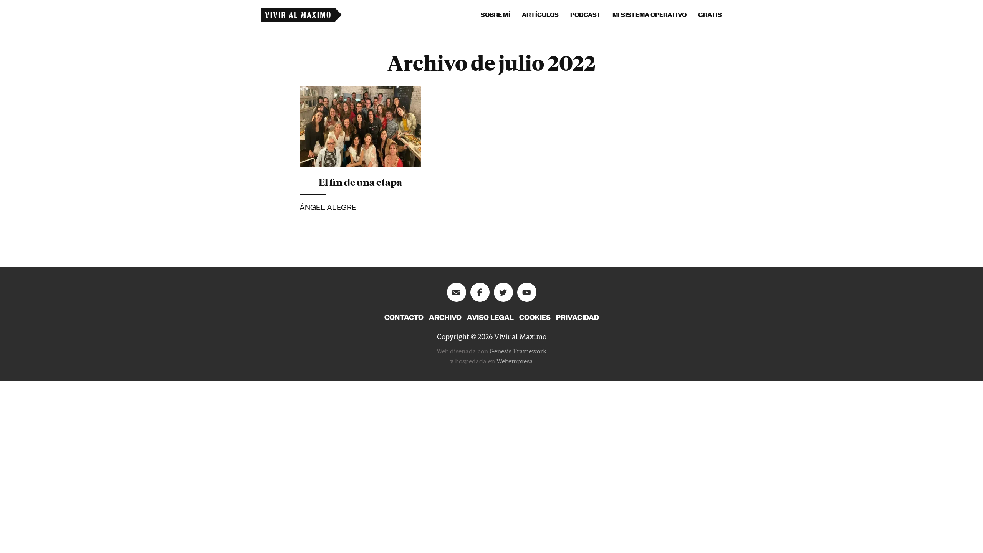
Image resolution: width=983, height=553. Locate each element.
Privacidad (577, 317)
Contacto (404, 317)
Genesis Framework (518, 350)
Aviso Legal (490, 317)
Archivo (445, 317)
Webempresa (514, 360)
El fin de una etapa (360, 182)
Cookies (535, 317)
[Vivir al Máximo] (301, 15)
